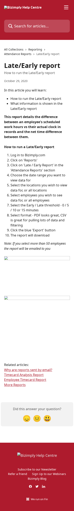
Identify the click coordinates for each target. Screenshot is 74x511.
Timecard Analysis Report (24, 375)
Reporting (35, 49)
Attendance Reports (17, 54)
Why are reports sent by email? (28, 370)
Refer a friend (17, 474)
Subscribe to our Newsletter (37, 469)
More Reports (15, 385)
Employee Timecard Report (25, 379)
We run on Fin (39, 499)
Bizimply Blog (37, 479)
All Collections (13, 49)
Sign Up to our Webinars (49, 474)
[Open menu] (66, 7)
